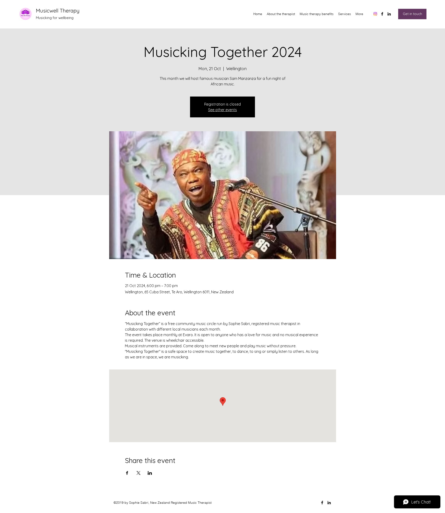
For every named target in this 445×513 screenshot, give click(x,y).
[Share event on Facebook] (127, 473)
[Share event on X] (138, 473)
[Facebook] (382, 14)
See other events (222, 109)
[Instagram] (375, 14)
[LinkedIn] (389, 14)
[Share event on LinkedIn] (150, 473)
